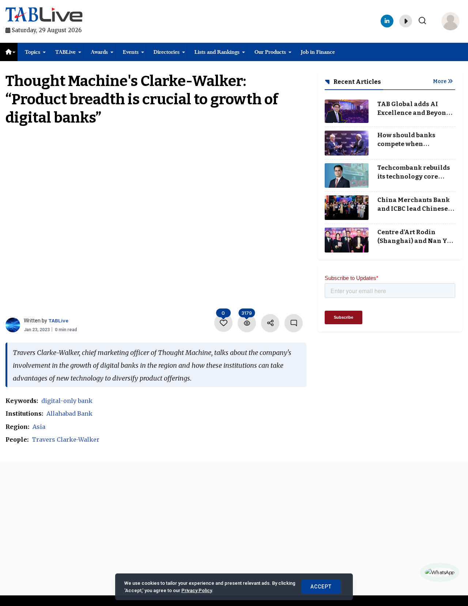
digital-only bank (67, 400)
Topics (32, 52)
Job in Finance (318, 52)
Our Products (270, 52)
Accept (321, 587)
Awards (99, 52)
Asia (39, 426)
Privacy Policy (196, 590)
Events (131, 52)
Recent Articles (356, 81)
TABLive (65, 52)
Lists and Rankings (217, 52)
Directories (167, 52)
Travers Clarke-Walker (65, 439)
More (440, 81)
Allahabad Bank (69, 413)
